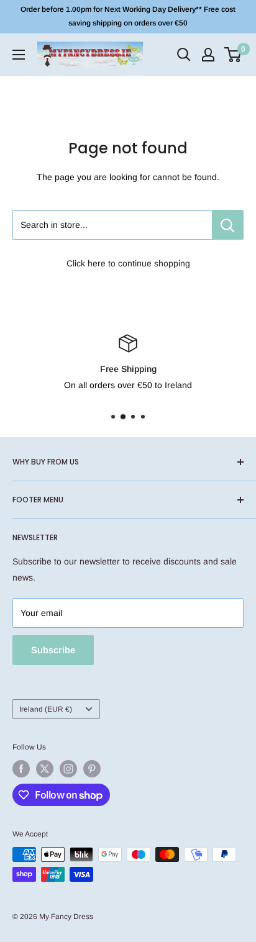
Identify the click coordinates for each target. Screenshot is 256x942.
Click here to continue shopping (128, 263)
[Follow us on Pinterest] (92, 768)
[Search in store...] (228, 225)
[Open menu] (18, 55)
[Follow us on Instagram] (68, 768)
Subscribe (53, 650)
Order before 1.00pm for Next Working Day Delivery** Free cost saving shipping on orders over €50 (128, 16)
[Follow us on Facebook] (21, 768)
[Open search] (184, 54)
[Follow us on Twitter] (44, 768)
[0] (233, 54)
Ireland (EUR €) (45, 709)
